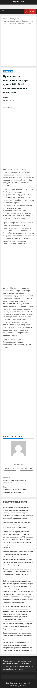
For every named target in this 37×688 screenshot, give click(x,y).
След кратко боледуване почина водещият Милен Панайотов (15, 489)
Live (32, 11)
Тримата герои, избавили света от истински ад (15, 480)
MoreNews (13, 685)
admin (5, 97)
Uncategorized (8, 71)
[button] (3, 11)
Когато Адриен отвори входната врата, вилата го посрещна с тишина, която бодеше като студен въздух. (17, 626)
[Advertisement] (18, 45)
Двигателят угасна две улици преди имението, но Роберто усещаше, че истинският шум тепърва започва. (16, 524)
